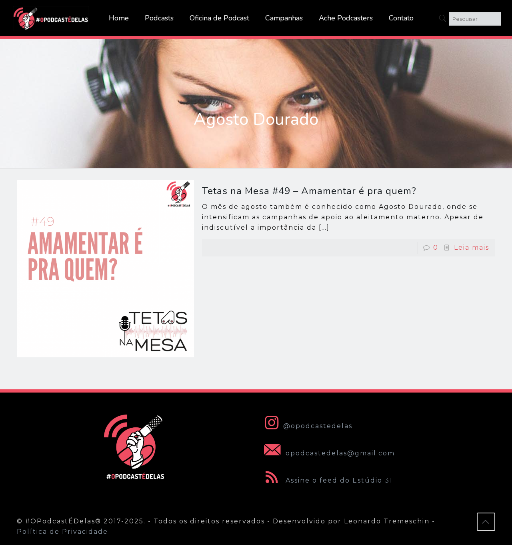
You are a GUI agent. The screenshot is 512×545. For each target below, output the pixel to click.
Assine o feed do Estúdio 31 (338, 480)
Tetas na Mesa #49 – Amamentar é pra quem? (309, 190)
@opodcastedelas (317, 426)
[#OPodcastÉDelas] (51, 18)
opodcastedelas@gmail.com (339, 453)
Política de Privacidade (62, 531)
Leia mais (471, 247)
